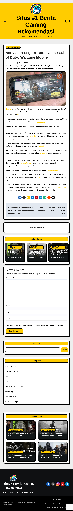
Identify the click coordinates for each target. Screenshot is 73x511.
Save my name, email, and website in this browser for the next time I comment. (35, 326)
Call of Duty (33, 136)
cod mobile (11, 63)
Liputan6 (9, 109)
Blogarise (30, 502)
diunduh (41, 177)
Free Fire (8, 382)
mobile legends (11, 68)
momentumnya (54, 170)
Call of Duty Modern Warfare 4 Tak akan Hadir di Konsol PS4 (51, 436)
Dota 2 (7, 377)
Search (36, 343)
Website (8, 319)
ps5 (46, 68)
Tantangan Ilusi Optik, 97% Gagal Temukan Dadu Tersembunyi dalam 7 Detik (51, 210)
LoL (68, 503)
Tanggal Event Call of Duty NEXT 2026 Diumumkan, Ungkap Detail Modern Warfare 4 (51, 458)
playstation (39, 68)
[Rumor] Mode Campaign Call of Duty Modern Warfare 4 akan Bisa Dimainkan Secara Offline (20, 458)
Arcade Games (10, 367)
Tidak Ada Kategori (13, 47)
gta (49, 66)
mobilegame (22, 68)
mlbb (54, 66)
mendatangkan (27, 163)
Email (8, 312)
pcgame (31, 68)
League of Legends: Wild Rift (15, 387)
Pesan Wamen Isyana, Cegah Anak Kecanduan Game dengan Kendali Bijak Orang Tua (21, 210)
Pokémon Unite (10, 397)
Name (8, 305)
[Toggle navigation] (4, 21)
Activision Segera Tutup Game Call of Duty (23, 66)
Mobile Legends (10, 392)
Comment (10, 278)
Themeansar (7, 505)
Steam (51, 68)
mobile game (61, 66)
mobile (19, 115)
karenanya (43, 153)
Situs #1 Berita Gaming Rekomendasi (36, 25)
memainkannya (60, 187)
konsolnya (41, 122)
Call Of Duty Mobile (12, 372)
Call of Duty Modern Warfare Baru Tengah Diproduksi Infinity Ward (19, 436)
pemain (42, 146)
